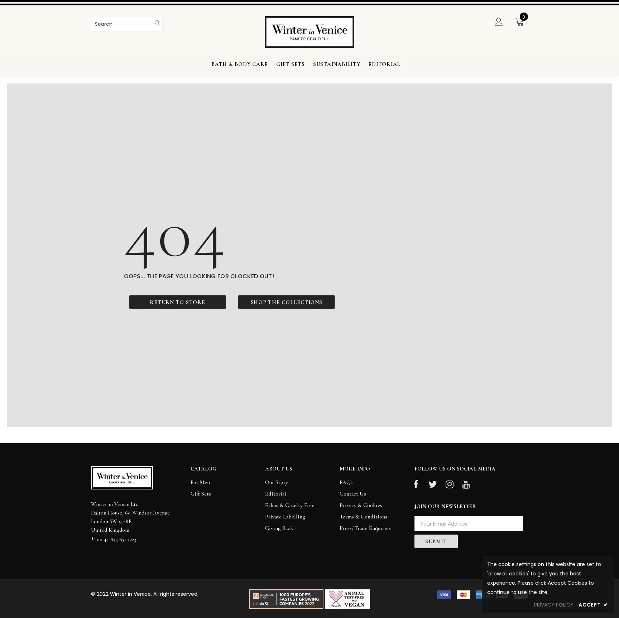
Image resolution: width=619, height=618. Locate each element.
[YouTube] (466, 484)
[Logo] (309, 32)
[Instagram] (449, 484)
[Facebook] (415, 484)
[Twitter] (432, 484)
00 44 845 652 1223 (116, 539)
